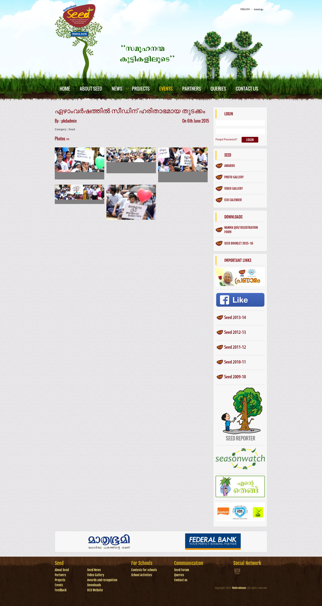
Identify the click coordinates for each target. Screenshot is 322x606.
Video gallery (233, 188)
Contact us (180, 580)
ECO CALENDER (233, 200)
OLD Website (95, 590)
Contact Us (247, 88)
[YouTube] (237, 575)
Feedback (61, 590)
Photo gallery (234, 177)
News (117, 88)
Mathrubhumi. (239, 588)
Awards (229, 166)
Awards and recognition (102, 580)
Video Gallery (95, 575)
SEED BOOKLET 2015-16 (238, 243)
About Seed (91, 88)
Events (166, 88)
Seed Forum (181, 570)
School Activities (141, 575)
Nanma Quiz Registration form (241, 229)
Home (65, 88)
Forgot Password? (226, 139)
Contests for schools (144, 570)
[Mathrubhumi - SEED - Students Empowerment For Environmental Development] (79, 36)
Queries (218, 88)
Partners (191, 88)
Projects (141, 88)
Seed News (94, 570)
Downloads (94, 585)
